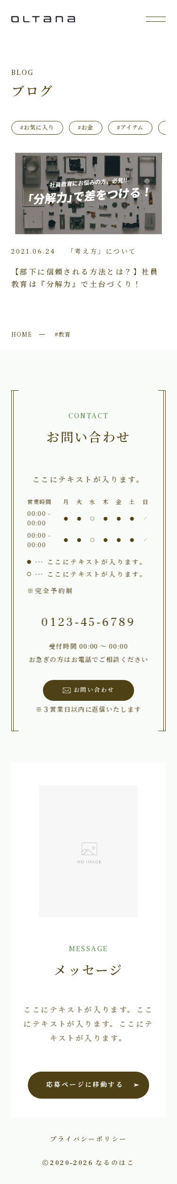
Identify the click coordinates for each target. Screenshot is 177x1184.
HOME (21, 334)
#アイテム (130, 127)
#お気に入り (37, 127)
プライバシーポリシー (88, 1138)
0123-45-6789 (88, 622)
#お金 (85, 127)
